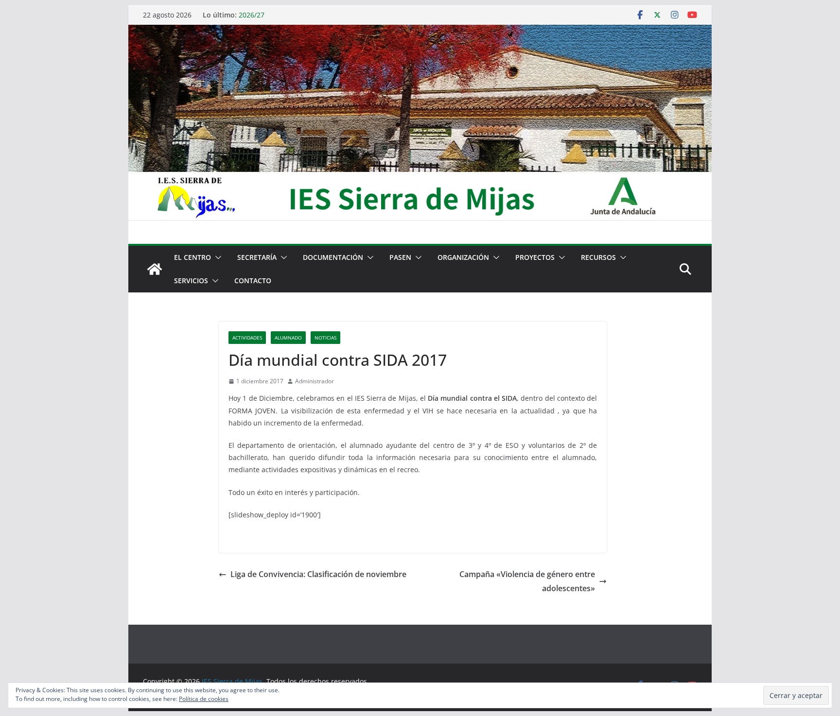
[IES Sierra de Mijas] (420, 31)
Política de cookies (203, 699)
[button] (216, 257)
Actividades (247, 337)
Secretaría (257, 257)
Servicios (191, 280)
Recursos (598, 257)
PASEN (400, 257)
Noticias (325, 337)
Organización (463, 257)
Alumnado (288, 337)
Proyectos (535, 257)
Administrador (314, 381)
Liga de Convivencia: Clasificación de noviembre (318, 574)
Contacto (252, 280)
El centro (192, 257)
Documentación (333, 257)
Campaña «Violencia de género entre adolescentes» (527, 581)
